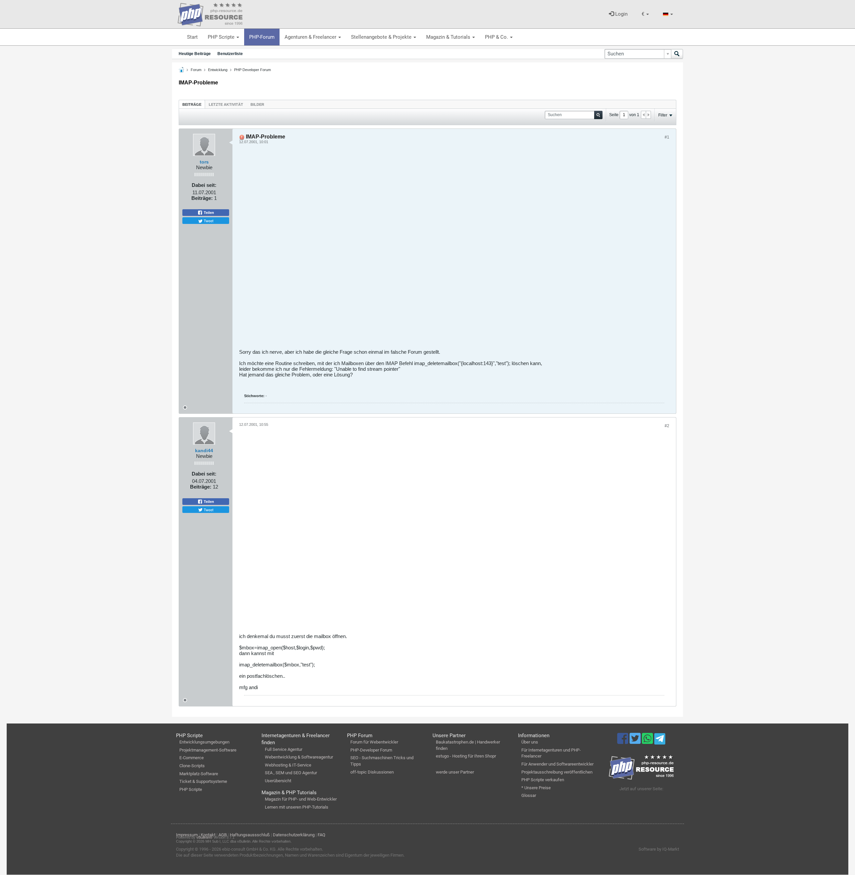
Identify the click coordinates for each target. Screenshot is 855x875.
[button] (645, 14)
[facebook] (623, 742)
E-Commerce (191, 757)
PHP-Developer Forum (371, 750)
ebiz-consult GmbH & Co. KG (249, 849)
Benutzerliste (230, 53)
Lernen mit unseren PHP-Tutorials (296, 807)
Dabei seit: (204, 185)
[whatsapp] (648, 742)
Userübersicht (278, 780)
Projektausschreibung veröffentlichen (556, 772)
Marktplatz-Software (198, 773)
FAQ (321, 834)
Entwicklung (217, 70)
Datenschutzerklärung (294, 834)
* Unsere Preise (536, 787)
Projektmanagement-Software (207, 750)
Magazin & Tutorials (449, 37)
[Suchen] (677, 54)
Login (621, 14)
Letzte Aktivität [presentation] (226, 104)
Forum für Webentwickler (374, 742)
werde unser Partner (455, 772)
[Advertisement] (439, 249)
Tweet (208, 220)
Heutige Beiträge (195, 53)
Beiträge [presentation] (191, 104)
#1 (667, 137)
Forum (196, 70)
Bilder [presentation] (257, 104)
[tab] (192, 104)
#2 (667, 425)
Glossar (528, 795)
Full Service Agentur (283, 749)
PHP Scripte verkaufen (542, 779)
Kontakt (208, 834)
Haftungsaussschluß (250, 834)
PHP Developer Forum (252, 70)
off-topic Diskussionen (372, 772)
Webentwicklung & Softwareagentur (299, 757)
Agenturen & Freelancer (311, 37)
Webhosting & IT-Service (288, 765)
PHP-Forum (262, 37)
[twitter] (636, 742)
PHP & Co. (497, 37)
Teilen (208, 213)
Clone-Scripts (192, 765)
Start (192, 37)
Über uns (529, 742)
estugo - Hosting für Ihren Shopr (466, 756)
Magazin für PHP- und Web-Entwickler (301, 799)
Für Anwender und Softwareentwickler (557, 764)
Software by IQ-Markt (659, 849)
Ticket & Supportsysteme (203, 781)
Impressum (187, 834)
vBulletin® (204, 837)
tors (204, 162)
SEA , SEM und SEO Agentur (291, 772)
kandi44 (204, 450)
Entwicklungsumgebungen (204, 742)
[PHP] (210, 13)
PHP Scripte (222, 37)
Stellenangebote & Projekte (382, 37)
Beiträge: (202, 198)
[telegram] (659, 741)
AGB (222, 834)
